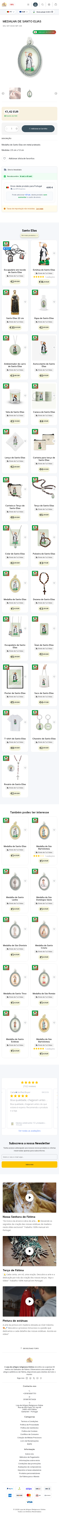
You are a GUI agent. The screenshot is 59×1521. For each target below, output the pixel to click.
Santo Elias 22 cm (15, 318)
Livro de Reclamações (29, 1441)
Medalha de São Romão (44, 993)
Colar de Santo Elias (15, 554)
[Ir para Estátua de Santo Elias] (44, 253)
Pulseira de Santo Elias (44, 554)
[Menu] (28, 5)
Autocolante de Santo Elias (44, 365)
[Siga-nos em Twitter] (34, 1378)
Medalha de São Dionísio (15, 945)
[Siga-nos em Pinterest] (41, 1378)
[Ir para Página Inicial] (4, 4)
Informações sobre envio (29, 1460)
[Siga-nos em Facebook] (30, 1378)
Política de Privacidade (29, 1425)
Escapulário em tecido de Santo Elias (15, 271)
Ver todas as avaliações (30, 1130)
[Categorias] (35, 4)
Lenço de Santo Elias (15, 457)
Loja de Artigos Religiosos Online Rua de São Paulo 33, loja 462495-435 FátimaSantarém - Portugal (29, 1408)
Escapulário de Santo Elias (15, 646)
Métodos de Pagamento (29, 1457)
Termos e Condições (29, 1421)
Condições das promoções (29, 1464)
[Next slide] (55, 93)
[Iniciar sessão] (49, 5)
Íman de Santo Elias (44, 645)
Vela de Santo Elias (15, 412)
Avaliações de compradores (29, 1467)
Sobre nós (29, 1454)
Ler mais (39, 209)
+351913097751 (29, 1393)
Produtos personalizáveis (29, 1473)
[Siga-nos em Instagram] (27, 1378)
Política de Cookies (29, 1431)
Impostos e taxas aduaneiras (29, 1470)
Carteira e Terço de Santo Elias (15, 506)
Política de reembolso (30, 1428)
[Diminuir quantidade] (7, 128)
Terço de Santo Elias (44, 505)
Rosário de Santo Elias (15, 784)
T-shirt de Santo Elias (15, 738)
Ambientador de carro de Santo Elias (15, 365)
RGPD (29, 1444)
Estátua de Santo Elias (44, 270)
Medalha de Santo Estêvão (15, 1040)
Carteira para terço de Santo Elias (44, 458)
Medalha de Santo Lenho (15, 898)
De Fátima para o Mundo (29, 1476)
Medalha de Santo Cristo (44, 946)
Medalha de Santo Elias (15, 599)
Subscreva (29, 1164)
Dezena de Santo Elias (44, 599)
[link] (29, 1124)
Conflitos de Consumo (29, 1434)
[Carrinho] (55, 5)
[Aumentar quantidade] (17, 128)
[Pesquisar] (42, 5)
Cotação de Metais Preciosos (29, 1438)
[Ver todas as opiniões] (29, 1082)
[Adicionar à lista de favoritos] (25, 253)
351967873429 (29, 1399)
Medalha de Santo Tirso (14, 993)
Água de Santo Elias (44, 318)
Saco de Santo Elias (44, 693)
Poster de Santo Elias (15, 693)
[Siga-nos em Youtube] (37, 1378)
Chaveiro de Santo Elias (44, 738)
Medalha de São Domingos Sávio (44, 898)
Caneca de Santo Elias (44, 412)
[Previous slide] (4, 93)
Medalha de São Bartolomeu (44, 847)
